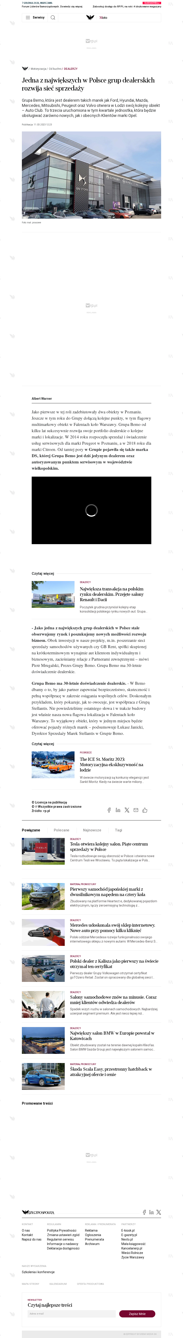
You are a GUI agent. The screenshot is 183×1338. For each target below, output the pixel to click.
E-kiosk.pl (128, 1230)
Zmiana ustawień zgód (63, 1235)
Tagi (118, 830)
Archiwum (92, 1244)
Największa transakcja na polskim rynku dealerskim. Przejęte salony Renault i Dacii (112, 594)
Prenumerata (94, 1239)
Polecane (62, 830)
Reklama (91, 1230)
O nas (26, 1230)
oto (103, 17)
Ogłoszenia (93, 1235)
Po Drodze (86, 752)
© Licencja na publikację (49, 802)
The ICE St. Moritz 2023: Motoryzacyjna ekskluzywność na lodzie (111, 765)
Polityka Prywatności (61, 1230)
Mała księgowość (133, 1244)
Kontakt (27, 1235)
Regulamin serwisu (60, 1239)
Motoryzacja (38, 68)
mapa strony (30, 1284)
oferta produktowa (90, 1284)
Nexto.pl (127, 1239)
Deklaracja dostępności (63, 1248)
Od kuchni (55, 68)
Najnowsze (92, 830)
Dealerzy (70, 68)
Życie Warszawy (132, 1257)
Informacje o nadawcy (62, 1244)
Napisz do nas (32, 1239)
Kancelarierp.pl (131, 1248)
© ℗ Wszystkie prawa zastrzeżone (56, 806)
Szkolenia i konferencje (38, 1272)
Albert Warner (42, 398)
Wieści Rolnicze (132, 1253)
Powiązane (31, 830)
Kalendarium (58, 1284)
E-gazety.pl (129, 1235)
